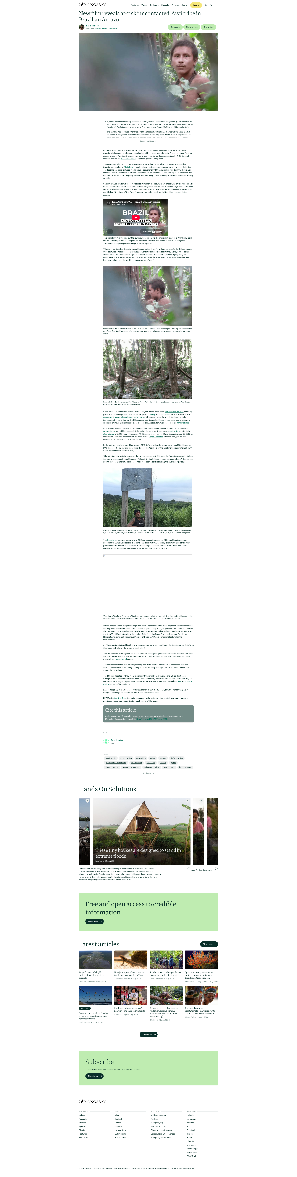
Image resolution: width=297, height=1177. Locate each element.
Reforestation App (159, 1126)
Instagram (191, 1119)
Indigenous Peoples (131, 767)
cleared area (108, 434)
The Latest (83, 1138)
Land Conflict (169, 767)
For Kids (154, 1119)
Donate (196, 5)
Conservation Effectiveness (163, 1134)
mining (152, 414)
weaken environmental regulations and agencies (124, 417)
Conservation (126, 758)
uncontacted (121, 659)
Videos (144, 5)
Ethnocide (151, 763)
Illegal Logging (112, 767)
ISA (179, 681)
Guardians (111, 540)
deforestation (109, 431)
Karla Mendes (92, 26)
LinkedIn (190, 1115)
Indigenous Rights (151, 767)
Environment (136, 763)
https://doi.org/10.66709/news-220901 (152, 719)
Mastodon (191, 1145)
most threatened (128, 159)
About (117, 1115)
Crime (152, 758)
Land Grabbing (185, 767)
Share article (192, 27)
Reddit (189, 1138)
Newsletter (93, 1076)
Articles (175, 5)
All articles (208, 944)
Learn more (93, 921)
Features (135, 5)
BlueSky (190, 1141)
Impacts (118, 1126)
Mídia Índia (128, 167)
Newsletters (120, 1130)
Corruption (141, 758)
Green (173, 763)
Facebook (191, 1130)
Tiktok (189, 1134)
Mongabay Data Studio (161, 1138)
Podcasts (154, 5)
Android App (192, 1149)
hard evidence (183, 423)
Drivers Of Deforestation (116, 763)
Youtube (190, 1123)
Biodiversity (111, 758)
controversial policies (174, 412)
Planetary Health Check (161, 1130)
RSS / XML (191, 1156)
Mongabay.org (157, 1123)
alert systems (174, 431)
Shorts (184, 5)
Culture (163, 758)
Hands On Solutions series (201, 870)
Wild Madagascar (158, 1115)
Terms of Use (120, 1138)
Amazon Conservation (109, 28)
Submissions (120, 1134)
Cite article (208, 27)
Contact (118, 1119)
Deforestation (177, 758)
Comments (175, 27)
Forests (163, 763)
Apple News (192, 1152)
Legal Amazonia (156, 437)
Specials (165, 5)
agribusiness (164, 414)
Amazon (98, 28)
